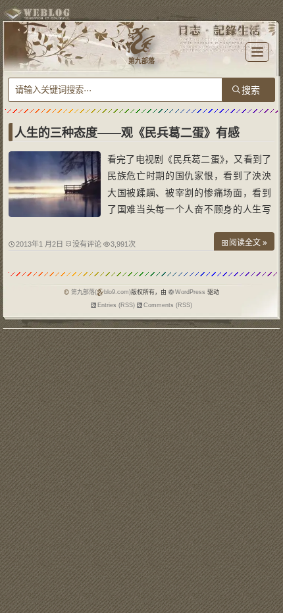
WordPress (190, 292)
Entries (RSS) (116, 305)
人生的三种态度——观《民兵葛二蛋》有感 (127, 132)
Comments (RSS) (167, 305)
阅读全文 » (248, 242)
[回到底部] (266, 596)
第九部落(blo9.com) (101, 292)
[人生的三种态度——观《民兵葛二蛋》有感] (55, 213)
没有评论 (86, 244)
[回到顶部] (266, 572)
